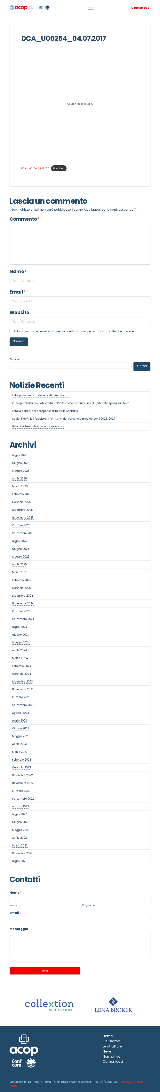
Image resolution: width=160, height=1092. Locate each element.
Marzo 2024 (20, 658)
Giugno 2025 (20, 549)
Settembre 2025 (23, 533)
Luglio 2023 (19, 720)
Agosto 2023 (20, 713)
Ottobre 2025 (21, 525)
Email (18, 292)
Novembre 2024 (23, 603)
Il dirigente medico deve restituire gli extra (40, 395)
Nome (15, 893)
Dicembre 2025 (22, 510)
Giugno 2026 (20, 463)
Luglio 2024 (19, 627)
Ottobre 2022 (21, 791)
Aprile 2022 (19, 838)
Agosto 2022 (20, 806)
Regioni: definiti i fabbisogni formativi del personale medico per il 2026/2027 (63, 419)
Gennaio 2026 (21, 502)
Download (58, 168)
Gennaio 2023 (21, 767)
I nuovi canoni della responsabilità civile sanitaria (45, 411)
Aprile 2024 (19, 650)
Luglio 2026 (19, 455)
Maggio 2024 (21, 642)
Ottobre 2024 (21, 611)
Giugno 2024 (20, 635)
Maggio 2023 (20, 736)
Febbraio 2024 (21, 666)
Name (18, 271)
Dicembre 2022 (22, 775)
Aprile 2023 (19, 744)
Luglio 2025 (19, 541)
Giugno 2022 (20, 822)
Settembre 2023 (23, 705)
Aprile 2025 (19, 564)
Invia (45, 971)
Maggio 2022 (20, 830)
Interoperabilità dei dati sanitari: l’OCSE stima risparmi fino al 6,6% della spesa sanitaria (70, 403)
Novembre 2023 (23, 689)
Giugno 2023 (20, 728)
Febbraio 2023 (21, 760)
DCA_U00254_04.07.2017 (35, 168)
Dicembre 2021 (22, 853)
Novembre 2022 (23, 783)
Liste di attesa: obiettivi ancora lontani (38, 426)
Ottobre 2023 (21, 697)
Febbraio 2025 (21, 580)
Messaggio (19, 929)
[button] (90, 7)
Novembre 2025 (23, 517)
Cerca (14, 359)
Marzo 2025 (20, 572)
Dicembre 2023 (22, 681)
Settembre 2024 (23, 619)
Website (19, 312)
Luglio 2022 (19, 814)
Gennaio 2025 (21, 588)
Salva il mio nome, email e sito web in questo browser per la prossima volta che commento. (76, 331)
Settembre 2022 (23, 799)
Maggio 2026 (20, 471)
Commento (25, 219)
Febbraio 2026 (21, 494)
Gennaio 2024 (21, 674)
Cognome (88, 905)
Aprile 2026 (19, 478)
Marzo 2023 (20, 752)
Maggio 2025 (20, 557)
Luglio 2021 (19, 861)
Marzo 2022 (20, 845)
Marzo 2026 (20, 486)
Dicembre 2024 (22, 596)
